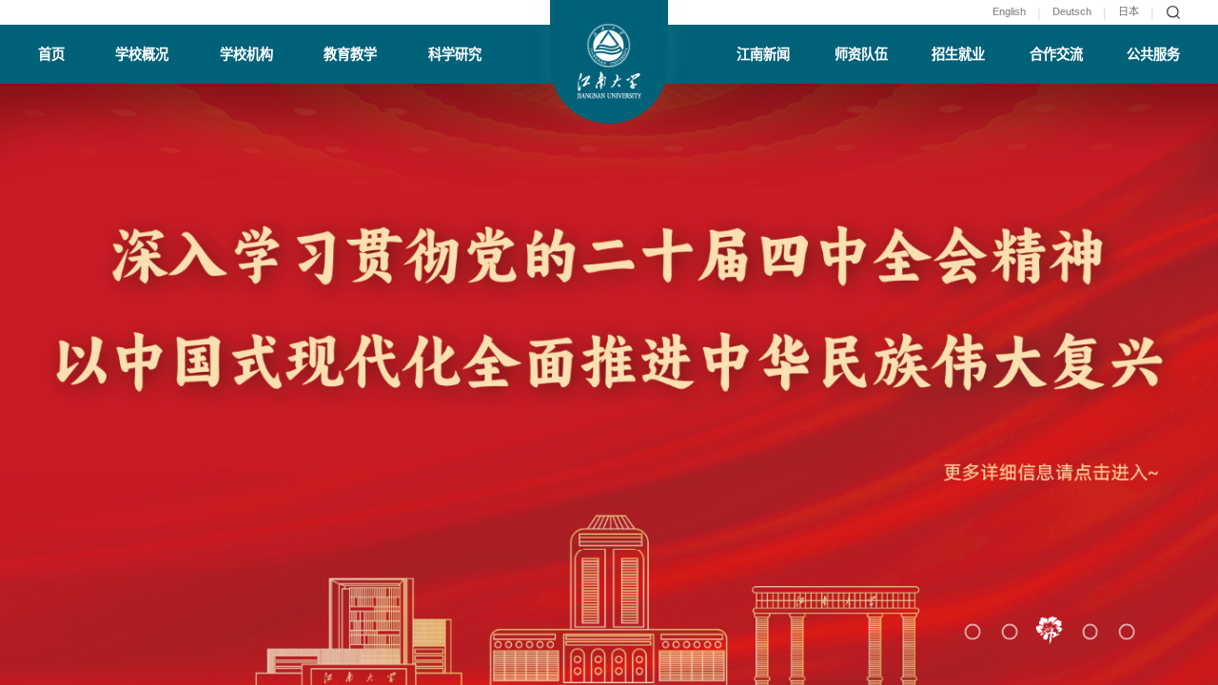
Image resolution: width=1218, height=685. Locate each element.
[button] (972, 630)
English (1009, 12)
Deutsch (1071, 12)
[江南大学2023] (609, 62)
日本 (1128, 12)
